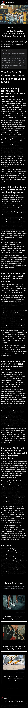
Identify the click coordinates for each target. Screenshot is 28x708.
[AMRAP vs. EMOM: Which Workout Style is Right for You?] (14, 632)
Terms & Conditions (13, 701)
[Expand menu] (26, 3)
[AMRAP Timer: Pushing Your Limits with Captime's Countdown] (14, 602)
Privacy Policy (4, 701)
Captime (6, 706)
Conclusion (5, 67)
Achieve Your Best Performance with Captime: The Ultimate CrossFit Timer (14, 679)
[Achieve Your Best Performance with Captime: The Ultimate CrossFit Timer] (14, 662)
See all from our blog (13, 688)
